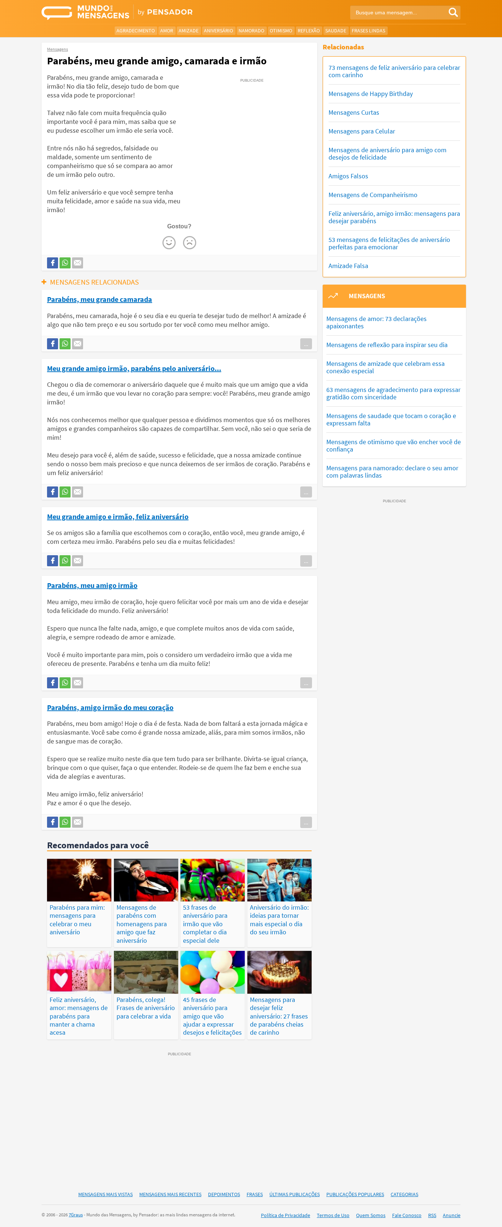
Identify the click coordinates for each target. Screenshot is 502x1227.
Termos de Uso (333, 1215)
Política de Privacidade (285, 1215)
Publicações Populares (355, 1194)
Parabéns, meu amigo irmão (92, 585)
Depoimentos (224, 1194)
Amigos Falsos (348, 176)
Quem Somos (371, 1215)
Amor (166, 30)
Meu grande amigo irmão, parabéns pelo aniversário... (134, 368)
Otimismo (281, 30)
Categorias (404, 1194)
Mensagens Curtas (354, 112)
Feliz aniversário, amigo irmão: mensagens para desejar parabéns (394, 217)
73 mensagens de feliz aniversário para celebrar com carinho (394, 71)
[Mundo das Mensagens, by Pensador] (143, 13)
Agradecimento (135, 30)
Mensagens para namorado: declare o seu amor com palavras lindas (392, 471)
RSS (432, 1215)
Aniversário (218, 30)
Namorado (251, 30)
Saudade (335, 30)
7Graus (76, 1215)
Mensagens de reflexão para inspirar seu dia (387, 344)
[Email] (77, 262)
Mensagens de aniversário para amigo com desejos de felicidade (388, 153)
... (306, 343)
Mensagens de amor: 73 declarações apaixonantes (376, 322)
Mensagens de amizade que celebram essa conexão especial (385, 367)
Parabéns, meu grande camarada (99, 299)
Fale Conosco (407, 1215)
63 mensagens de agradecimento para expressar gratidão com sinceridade (393, 393)
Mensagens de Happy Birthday (371, 93)
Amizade (188, 30)
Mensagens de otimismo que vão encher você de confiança (393, 445)
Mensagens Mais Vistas (105, 1194)
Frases (255, 1194)
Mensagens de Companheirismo (373, 194)
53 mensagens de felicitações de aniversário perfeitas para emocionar (389, 243)
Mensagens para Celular (362, 131)
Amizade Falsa (348, 265)
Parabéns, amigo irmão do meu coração (110, 707)
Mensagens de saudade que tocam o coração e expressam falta (391, 419)
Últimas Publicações (294, 1194)
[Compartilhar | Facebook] (52, 262)
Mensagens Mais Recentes (170, 1194)
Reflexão (309, 30)
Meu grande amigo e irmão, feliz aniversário (118, 516)
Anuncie (451, 1215)
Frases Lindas (368, 30)
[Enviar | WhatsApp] (65, 262)
